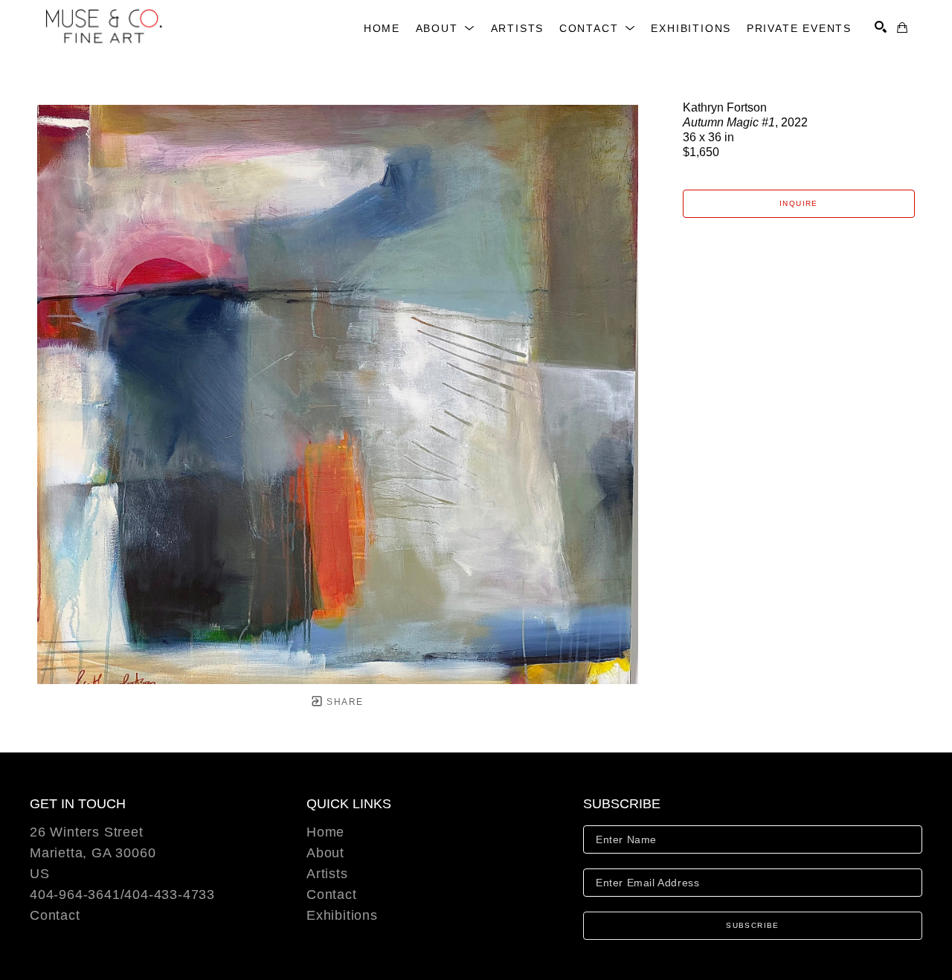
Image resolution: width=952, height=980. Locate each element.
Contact (55, 915)
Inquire (798, 203)
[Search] (881, 27)
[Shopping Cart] (902, 27)
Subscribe (752, 925)
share (343, 702)
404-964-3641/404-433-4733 (122, 895)
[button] (446, 28)
